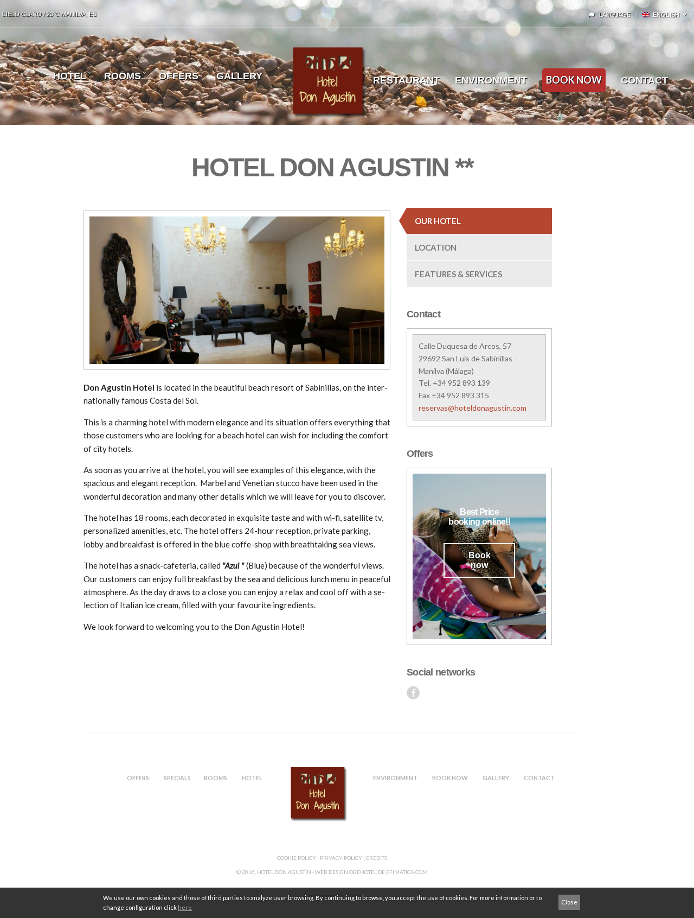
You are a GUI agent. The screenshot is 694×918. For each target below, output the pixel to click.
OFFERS (138, 777)
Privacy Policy (341, 858)
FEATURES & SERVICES (458, 274)
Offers (178, 76)
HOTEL (69, 76)
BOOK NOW (574, 80)
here (185, 907)
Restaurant (406, 80)
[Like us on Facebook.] (413, 693)
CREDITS (376, 858)
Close (569, 902)
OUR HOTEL (438, 221)
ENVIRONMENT (491, 80)
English (664, 14)
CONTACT (539, 777)
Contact (644, 80)
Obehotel (363, 872)
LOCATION (436, 247)
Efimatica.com (407, 872)
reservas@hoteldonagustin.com (472, 407)
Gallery (239, 76)
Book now (479, 560)
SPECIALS (177, 777)
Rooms (122, 76)
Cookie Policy (296, 858)
